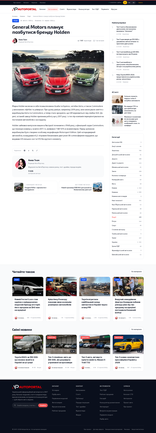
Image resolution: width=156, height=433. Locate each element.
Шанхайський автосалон (126, 254)
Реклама (42, 2)
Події (16, 20)
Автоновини (52, 9)
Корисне (34, 2)
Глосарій (103, 398)
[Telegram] (24, 150)
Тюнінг (126, 238)
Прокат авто (128, 402)
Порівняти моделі (106, 415)
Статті (62, 9)
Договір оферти (98, 429)
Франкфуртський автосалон (126, 250)
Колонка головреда (126, 175)
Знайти (43, 405)
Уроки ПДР (126, 246)
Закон (126, 171)
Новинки (126, 192)
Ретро (126, 221)
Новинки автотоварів (126, 196)
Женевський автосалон (126, 167)
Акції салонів (126, 146)
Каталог (26, 2)
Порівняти (105, 9)
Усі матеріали (136, 271)
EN (134, 2)
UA (125, 2)
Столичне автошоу (126, 229)
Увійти (140, 2)
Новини (126, 188)
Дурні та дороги (126, 163)
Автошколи (128, 398)
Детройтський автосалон (126, 155)
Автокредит (104, 407)
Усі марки (55, 390)
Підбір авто (56, 394)
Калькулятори (84, 9)
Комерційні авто (126, 180)
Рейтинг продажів (59, 411)
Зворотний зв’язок (138, 429)
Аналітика (126, 150)
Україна (126, 242)
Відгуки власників (58, 407)
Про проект (17, 2)
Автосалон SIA (126, 142)
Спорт (126, 225)
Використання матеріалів (113, 429)
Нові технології (126, 200)
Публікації (79, 398)
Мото (126, 184)
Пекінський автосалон (126, 213)
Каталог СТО (128, 394)
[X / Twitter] (33, 150)
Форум (78, 415)
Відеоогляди (71, 9)
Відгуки (114, 9)
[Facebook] (28, 150)
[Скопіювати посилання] (37, 150)
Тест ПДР (95, 9)
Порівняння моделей (60, 398)
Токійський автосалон (126, 234)
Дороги (126, 159)
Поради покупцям (82, 402)
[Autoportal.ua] (24, 9)
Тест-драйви (81, 407)
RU (129, 2)
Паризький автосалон (126, 209)
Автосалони (128, 390)
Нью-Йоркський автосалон (126, 204)
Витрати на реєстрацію (108, 411)
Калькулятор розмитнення (110, 402)
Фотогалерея (57, 402)
